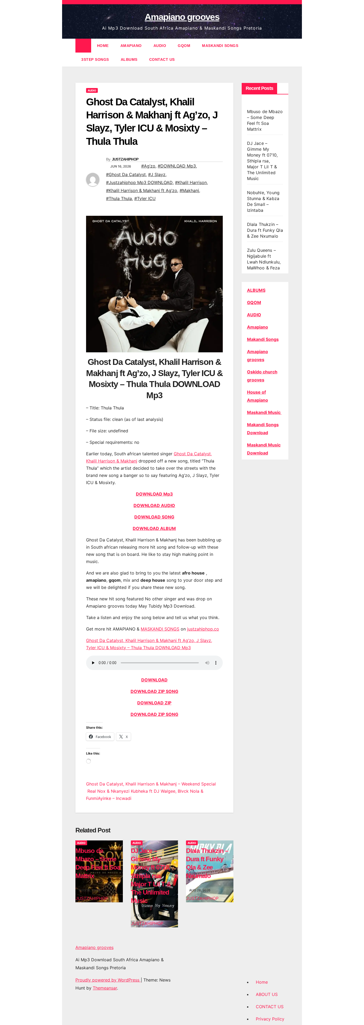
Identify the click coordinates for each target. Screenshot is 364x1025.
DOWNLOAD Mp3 (154, 494)
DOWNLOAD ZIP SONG (154, 691)
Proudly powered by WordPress (108, 980)
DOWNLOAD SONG (154, 517)
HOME (103, 45)
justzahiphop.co (203, 629)
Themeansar (105, 988)
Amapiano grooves (182, 17)
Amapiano (257, 327)
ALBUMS (129, 59)
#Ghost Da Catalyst (126, 174)
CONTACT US (162, 59)
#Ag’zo (148, 166)
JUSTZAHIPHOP (125, 159)
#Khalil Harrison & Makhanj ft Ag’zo (141, 190)
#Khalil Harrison (191, 182)
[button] (284, 52)
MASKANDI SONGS (220, 45)
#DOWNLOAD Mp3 (177, 166)
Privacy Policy (270, 1019)
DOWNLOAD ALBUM (154, 528)
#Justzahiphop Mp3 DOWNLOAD (139, 182)
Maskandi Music (264, 412)
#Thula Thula (119, 198)
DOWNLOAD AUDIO (154, 505)
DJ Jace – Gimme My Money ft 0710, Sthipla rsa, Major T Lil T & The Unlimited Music (151, 875)
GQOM (184, 45)
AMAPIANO (131, 45)
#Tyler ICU (145, 198)
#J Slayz (156, 174)
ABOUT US (267, 994)
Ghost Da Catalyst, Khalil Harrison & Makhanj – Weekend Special (151, 784)
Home (262, 982)
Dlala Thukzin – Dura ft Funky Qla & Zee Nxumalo (265, 230)
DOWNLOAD (154, 680)
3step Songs (95, 59)
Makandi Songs (263, 339)
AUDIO (159, 45)
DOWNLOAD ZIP (154, 702)
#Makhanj (189, 190)
